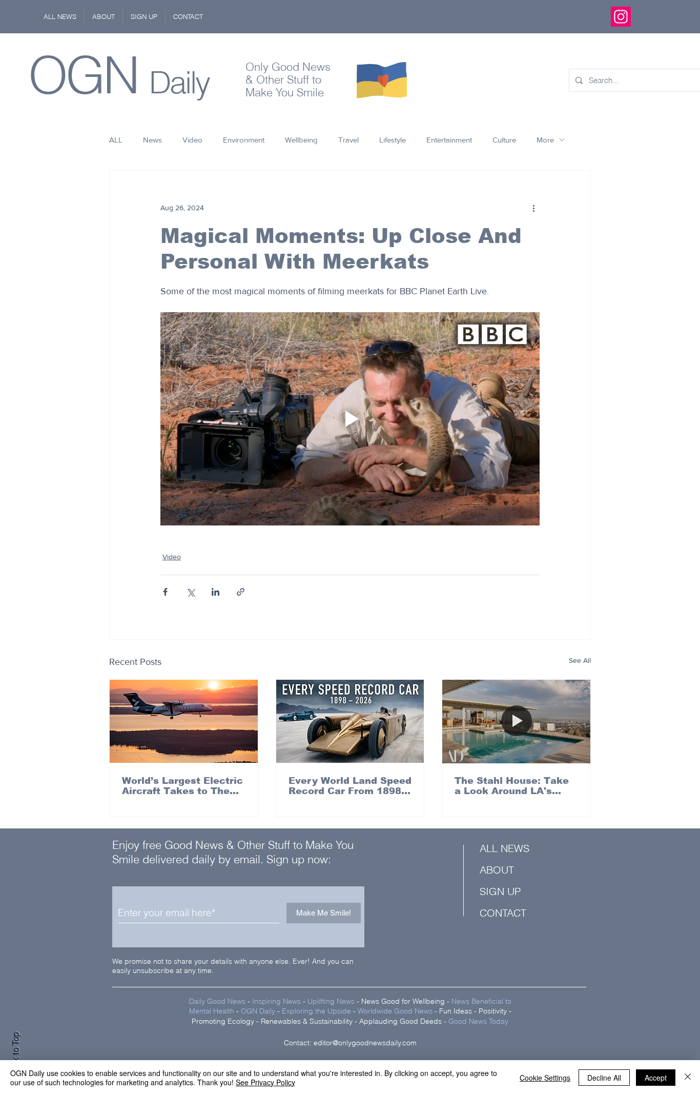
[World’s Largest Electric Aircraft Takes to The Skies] (184, 721)
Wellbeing (301, 139)
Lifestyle (392, 139)
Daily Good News (217, 1001)
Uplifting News (331, 1001)
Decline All (604, 1077)
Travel (348, 139)
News (152, 139)
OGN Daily (258, 1011)
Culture (504, 139)
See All (580, 660)
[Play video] (350, 418)
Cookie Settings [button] (545, 1077)
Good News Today (478, 1021)
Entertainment (449, 139)
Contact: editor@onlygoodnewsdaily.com (350, 1042)
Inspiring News (276, 1001)
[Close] (688, 1077)
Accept (656, 1077)
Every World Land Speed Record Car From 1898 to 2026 (350, 786)
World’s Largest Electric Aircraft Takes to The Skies (182, 786)
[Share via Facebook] (165, 592)
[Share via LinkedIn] (215, 592)
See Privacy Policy (265, 1082)
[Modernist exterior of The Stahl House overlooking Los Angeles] (516, 721)
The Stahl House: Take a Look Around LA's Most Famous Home (512, 786)
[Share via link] (240, 592)
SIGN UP (500, 891)
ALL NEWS (504, 848)
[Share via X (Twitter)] (190, 592)
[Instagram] (621, 17)
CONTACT (503, 912)
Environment (243, 139)
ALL (115, 139)
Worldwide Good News (395, 1011)
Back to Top (16, 1054)
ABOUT (497, 869)
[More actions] (533, 207)
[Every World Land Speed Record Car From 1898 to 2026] (350, 721)
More (545, 139)
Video (192, 139)
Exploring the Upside (317, 1011)
